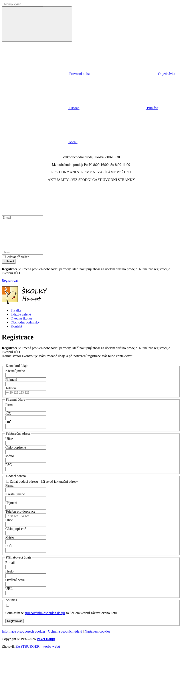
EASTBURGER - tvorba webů (38, 646)
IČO (8, 413)
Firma (9, 405)
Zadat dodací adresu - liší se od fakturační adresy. (44, 481)
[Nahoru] (35, 684)
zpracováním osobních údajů (45, 613)
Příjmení (11, 379)
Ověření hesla (15, 580)
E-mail (10, 563)
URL (9, 588)
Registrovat (10, 280)
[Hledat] (37, 24)
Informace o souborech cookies (24, 631)
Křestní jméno (15, 371)
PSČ (8, 465)
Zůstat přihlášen (18, 257)
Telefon (10, 388)
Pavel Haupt (46, 639)
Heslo (9, 571)
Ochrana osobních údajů (65, 631)
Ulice (9, 439)
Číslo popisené (15, 447)
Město (9, 456)
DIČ (8, 422)
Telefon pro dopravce (20, 511)
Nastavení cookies (97, 631)
